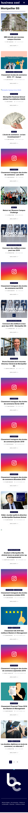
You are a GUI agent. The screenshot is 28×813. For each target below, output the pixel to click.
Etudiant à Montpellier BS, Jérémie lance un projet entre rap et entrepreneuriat (14, 555)
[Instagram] (18, 808)
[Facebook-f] (9, 808)
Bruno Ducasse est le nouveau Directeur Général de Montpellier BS (14, 364)
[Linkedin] (21, 808)
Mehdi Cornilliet (10, 368)
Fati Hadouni (10, 41)
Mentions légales (6, 802)
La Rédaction (10, 215)
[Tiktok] (15, 808)
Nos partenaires (14, 802)
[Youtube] (12, 808)
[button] (24, 2)
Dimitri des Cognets (9, 559)
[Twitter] (7, 808)
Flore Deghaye (9, 79)
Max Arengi (10, 101)
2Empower (11, 804)
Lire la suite (13, 45)
